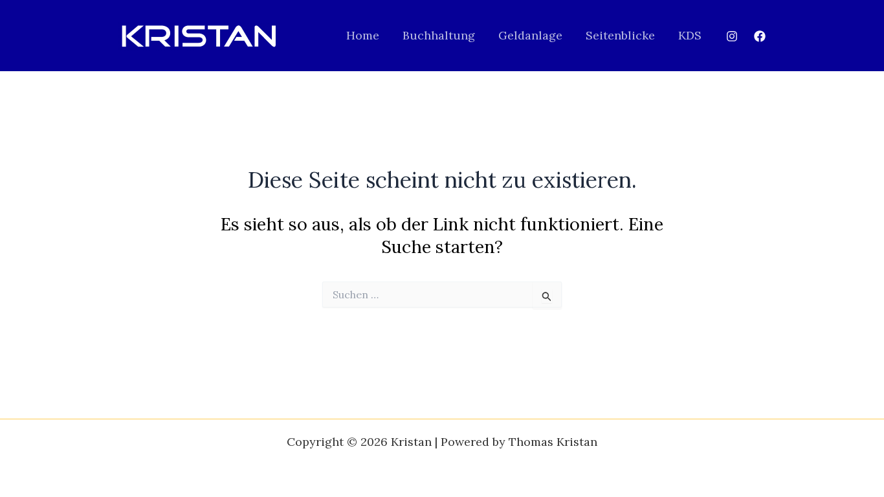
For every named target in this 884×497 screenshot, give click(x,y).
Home (362, 35)
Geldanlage (530, 35)
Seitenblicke (620, 35)
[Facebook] (760, 36)
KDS (690, 35)
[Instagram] (732, 36)
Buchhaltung (439, 35)
